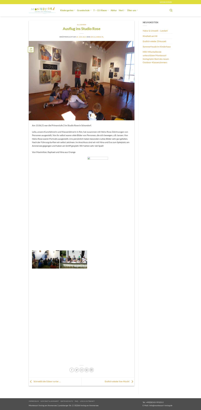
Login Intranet (87, 401)
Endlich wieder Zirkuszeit (154, 41)
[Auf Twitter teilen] (76, 370)
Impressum (34, 401)
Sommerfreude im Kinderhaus (157, 46)
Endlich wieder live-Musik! (117, 381)
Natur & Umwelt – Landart (155, 30)
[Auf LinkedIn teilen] (91, 370)
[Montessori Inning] (42, 10)
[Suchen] (171, 10)
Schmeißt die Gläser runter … (47, 381)
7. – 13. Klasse (100, 10)
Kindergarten (66, 10)
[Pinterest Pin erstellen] (86, 370)
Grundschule (83, 10)
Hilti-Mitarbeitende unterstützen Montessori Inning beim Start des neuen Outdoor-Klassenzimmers (156, 57)
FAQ (76, 401)
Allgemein (81, 24)
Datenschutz (67, 401)
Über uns (131, 10)
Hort (121, 10)
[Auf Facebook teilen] (71, 370)
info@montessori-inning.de (160, 405)
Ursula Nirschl (97, 37)
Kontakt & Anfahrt (50, 401)
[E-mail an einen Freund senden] (81, 370)
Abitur (114, 10)
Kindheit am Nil (150, 36)
